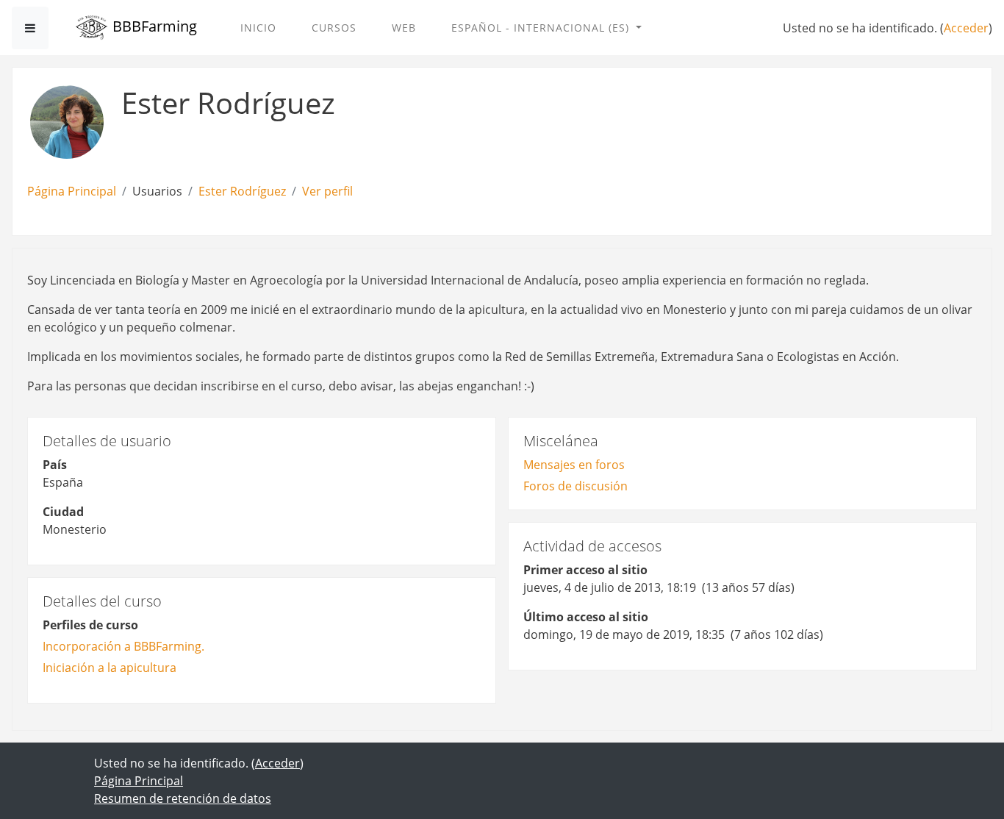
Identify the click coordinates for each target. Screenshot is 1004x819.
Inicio (258, 28)
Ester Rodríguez (242, 191)
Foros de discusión (575, 486)
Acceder (966, 28)
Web (404, 28)
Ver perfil (327, 191)
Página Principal (71, 191)
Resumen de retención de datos (182, 798)
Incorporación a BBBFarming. (123, 646)
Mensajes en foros (574, 465)
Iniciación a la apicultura (109, 667)
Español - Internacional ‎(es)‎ (542, 28)
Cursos (334, 28)
